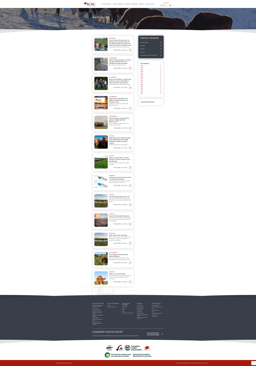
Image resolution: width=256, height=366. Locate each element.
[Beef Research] (89, 4)
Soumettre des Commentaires (153, 334)
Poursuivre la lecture (120, 50)
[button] (165, 2)
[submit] (170, 5)
